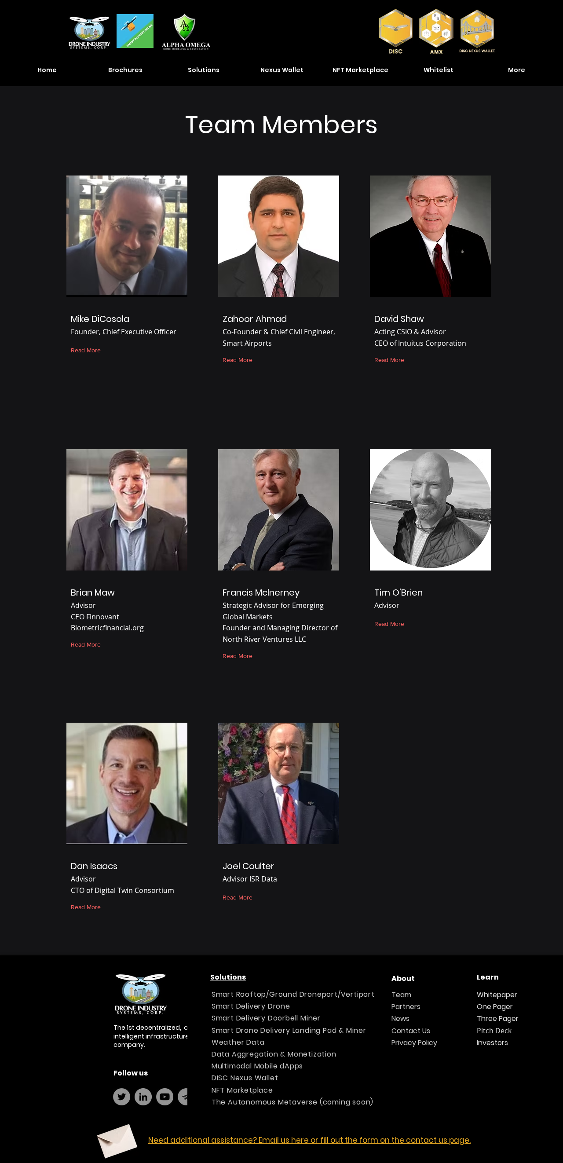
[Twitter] (121, 1096)
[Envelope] (116, 1138)
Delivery (251, 1006)
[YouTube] (164, 1096)
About (403, 978)
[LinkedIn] (143, 1096)
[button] (125, 70)
